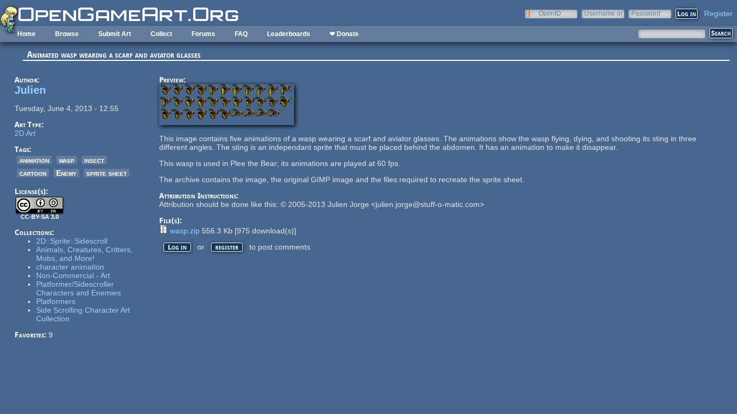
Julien (30, 90)
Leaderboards (288, 34)
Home (26, 34)
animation (34, 160)
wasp (66, 160)
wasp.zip (185, 230)
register (226, 247)
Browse (67, 34)
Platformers (56, 301)
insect (94, 160)
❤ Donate (344, 34)
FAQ (241, 34)
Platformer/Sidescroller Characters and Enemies (78, 288)
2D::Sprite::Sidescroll (71, 241)
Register (718, 13)
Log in (177, 247)
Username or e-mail (603, 13)
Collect (161, 34)
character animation (70, 267)
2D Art (25, 133)
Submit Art (114, 34)
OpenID (549, 13)
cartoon (32, 173)
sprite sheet (106, 173)
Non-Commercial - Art (73, 275)
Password (645, 13)
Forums (203, 34)
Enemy (66, 173)
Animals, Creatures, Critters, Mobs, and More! (84, 254)
